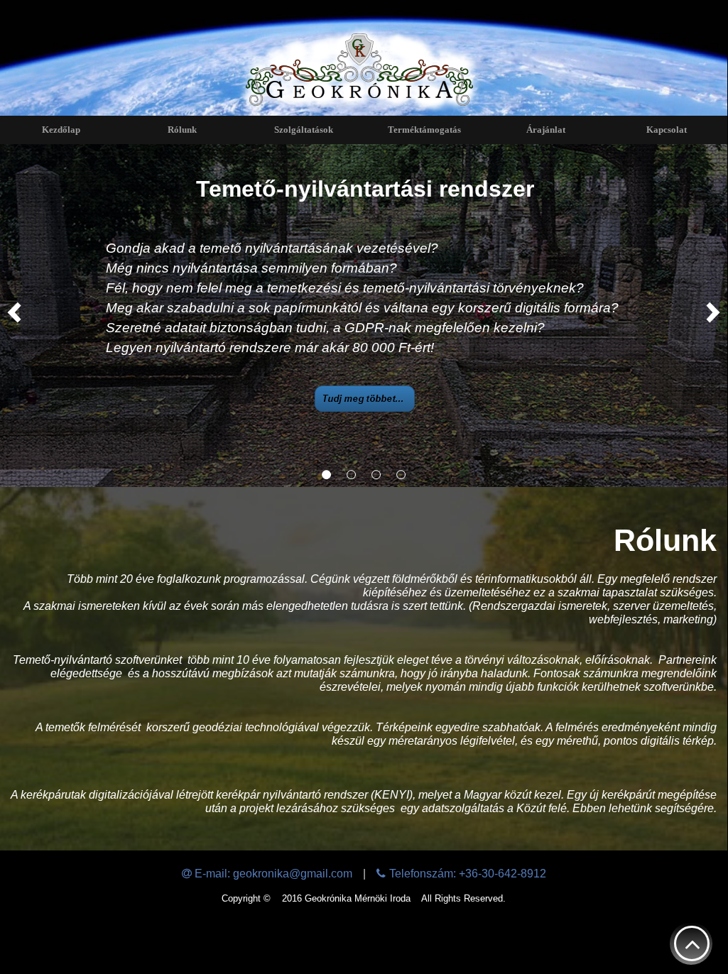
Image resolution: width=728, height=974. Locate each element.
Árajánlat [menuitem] (545, 129)
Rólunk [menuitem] (182, 129)
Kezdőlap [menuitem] (61, 129)
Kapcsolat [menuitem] (666, 129)
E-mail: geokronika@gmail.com (273, 874)
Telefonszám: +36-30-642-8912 (467, 874)
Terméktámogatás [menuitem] (424, 129)
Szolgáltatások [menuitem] (303, 129)
